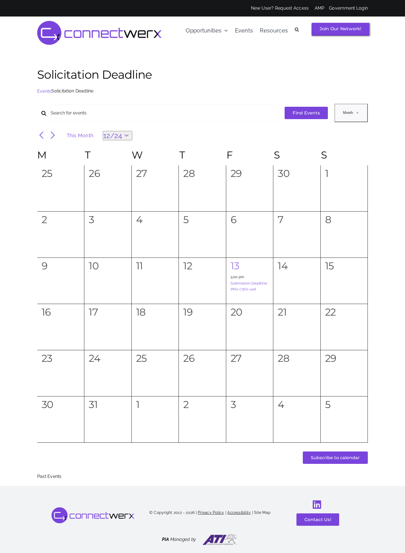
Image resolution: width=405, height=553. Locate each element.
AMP (320, 8)
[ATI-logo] (219, 535)
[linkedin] (317, 504)
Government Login (348, 8)
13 (235, 266)
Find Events (306, 113)
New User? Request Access (280, 8)
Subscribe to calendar (335, 457)
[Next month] (52, 135)
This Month (80, 135)
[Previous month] (41, 135)
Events (44, 91)
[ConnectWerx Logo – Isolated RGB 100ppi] (99, 23)
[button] (297, 30)
